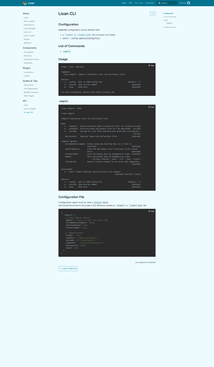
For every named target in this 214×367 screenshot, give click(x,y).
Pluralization (29, 85)
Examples (149, 3)
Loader (26, 76)
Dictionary (28, 56)
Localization (28, 72)
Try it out (138, 3)
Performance (29, 25)
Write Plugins (29, 96)
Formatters (28, 63)
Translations (28, 52)
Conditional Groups (31, 59)
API (130, 3)
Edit (152, 13)
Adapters (27, 43)
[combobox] (167, 3)
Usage (165, 20)
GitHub (182, 3)
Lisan (26, 18)
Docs (124, 3)
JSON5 (97, 202)
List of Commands (169, 17)
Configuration (168, 13)
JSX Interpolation (31, 89)
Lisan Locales (29, 36)
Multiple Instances (31, 92)
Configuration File (169, 27)
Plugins (27, 39)
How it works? (29, 21)
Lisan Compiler (30, 28)
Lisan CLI (27, 32)
